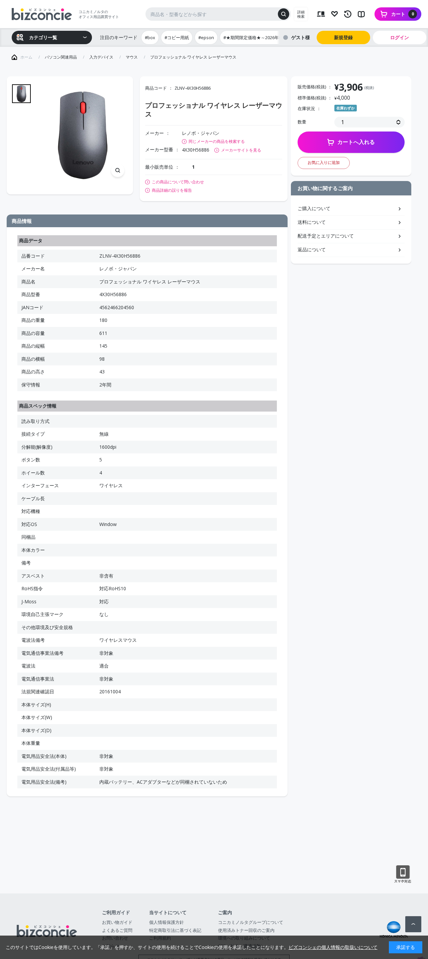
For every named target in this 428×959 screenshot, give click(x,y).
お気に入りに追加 (324, 162)
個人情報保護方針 (166, 922)
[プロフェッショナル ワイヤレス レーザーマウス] (82, 135)
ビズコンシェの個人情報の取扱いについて (333, 947)
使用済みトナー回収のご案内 (246, 930)
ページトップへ (413, 924)
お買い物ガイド (117, 922)
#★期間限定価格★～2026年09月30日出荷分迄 (268, 37)
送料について (312, 222)
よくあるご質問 (117, 930)
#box (150, 37)
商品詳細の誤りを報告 (172, 190)
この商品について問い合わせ (178, 182)
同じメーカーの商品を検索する (217, 141)
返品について (312, 249)
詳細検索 (301, 14)
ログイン (399, 37)
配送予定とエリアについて (326, 236)
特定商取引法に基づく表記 (175, 930)
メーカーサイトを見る (241, 150)
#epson (206, 37)
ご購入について (314, 208)
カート (402, 14)
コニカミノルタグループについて (250, 922)
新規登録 (343, 37)
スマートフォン (402, 874)
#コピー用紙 (177, 37)
